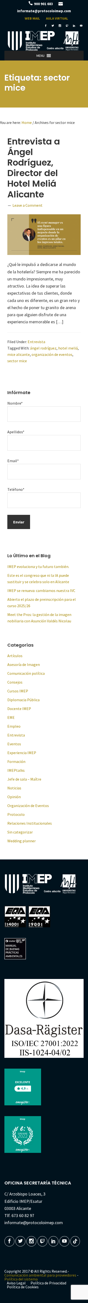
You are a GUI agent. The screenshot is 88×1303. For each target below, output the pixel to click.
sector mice (17, 360)
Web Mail (32, 18)
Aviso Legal (16, 1282)
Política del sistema (21, 1279)
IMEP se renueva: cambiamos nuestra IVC (41, 590)
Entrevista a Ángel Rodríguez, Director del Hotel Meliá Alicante (33, 168)
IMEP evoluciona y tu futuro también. (38, 566)
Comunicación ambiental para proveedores (40, 1275)
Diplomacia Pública (23, 699)
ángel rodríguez (43, 348)
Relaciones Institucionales (29, 823)
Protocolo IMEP (44, 41)
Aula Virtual (57, 18)
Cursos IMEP (17, 690)
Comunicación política (26, 673)
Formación (16, 761)
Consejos (14, 682)
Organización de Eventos (28, 805)
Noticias (14, 787)
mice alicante (18, 354)
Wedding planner (21, 840)
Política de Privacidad (48, 1282)
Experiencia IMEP (21, 752)
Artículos (14, 655)
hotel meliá (68, 348)
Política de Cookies (23, 1286)
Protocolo (16, 814)
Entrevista (36, 341)
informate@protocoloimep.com (44, 11)
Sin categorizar (20, 832)
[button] (40, 55)
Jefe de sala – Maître (24, 779)
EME (11, 717)
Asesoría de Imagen (23, 664)
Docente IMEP (19, 708)
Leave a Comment (27, 205)
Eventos (14, 743)
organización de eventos (52, 354)
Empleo (14, 726)
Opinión (14, 796)
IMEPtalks (16, 770)
